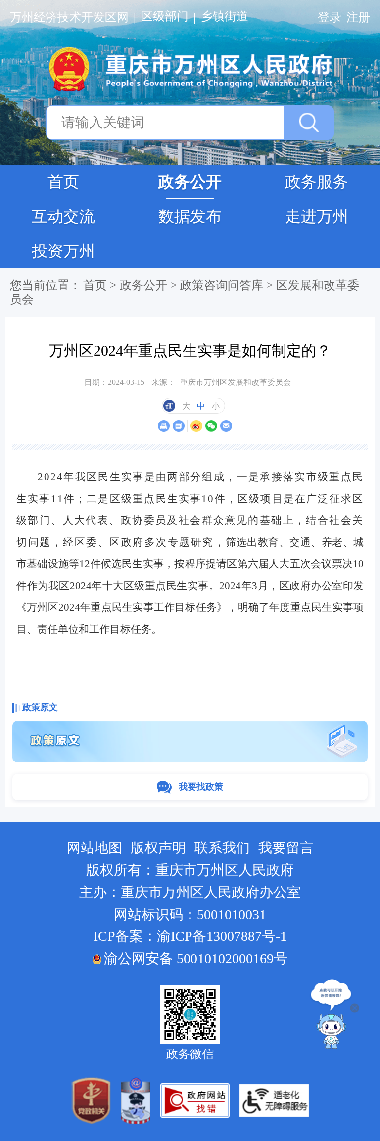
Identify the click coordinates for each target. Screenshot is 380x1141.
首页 (63, 182)
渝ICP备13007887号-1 (222, 936)
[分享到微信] (211, 426)
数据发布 (190, 216)
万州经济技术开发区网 (69, 17)
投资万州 (63, 251)
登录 (329, 17)
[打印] (163, 426)
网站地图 (94, 847)
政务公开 (190, 182)
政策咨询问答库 (221, 285)
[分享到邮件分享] (226, 426)
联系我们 (222, 847)
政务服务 (316, 182)
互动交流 (63, 216)
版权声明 (158, 847)
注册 (358, 17)
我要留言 (286, 847)
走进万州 (316, 216)
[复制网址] (178, 426)
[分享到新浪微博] (196, 426)
